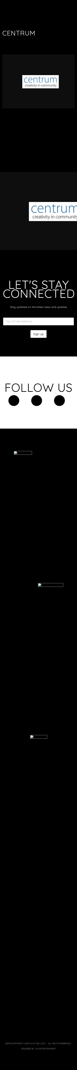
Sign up (38, 334)
